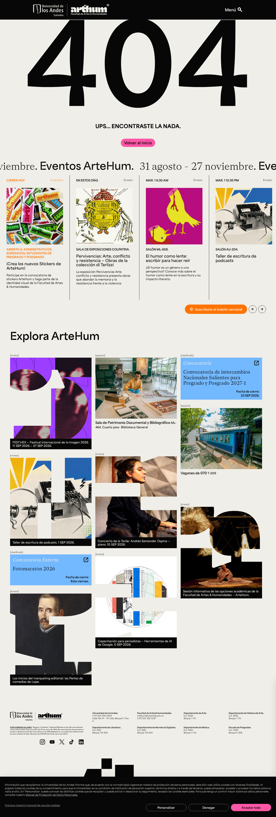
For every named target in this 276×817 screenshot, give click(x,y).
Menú (230, 10)
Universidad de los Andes (21, 727)
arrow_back (253, 309)
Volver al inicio (138, 142)
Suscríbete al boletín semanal (218, 309)
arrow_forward (262, 309)
